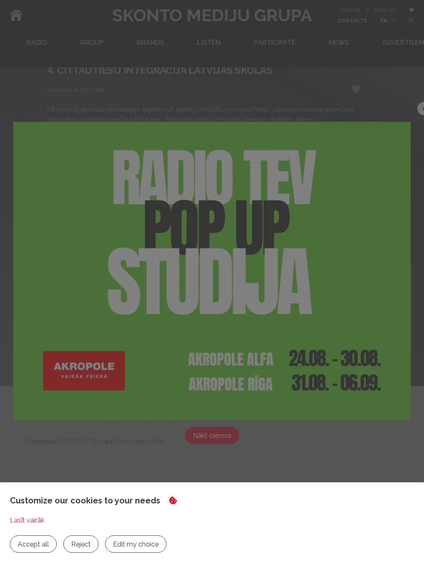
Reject (81, 544)
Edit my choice (136, 544)
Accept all (33, 544)
